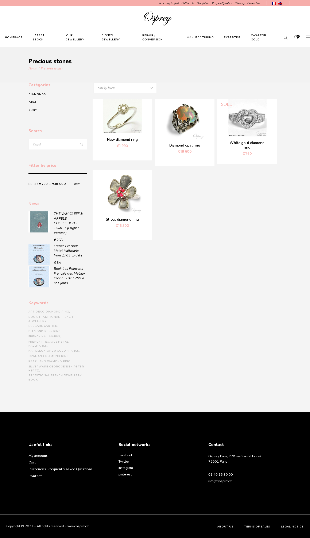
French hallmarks (44, 336)
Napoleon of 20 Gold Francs (53, 350)
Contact (35, 476)
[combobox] (125, 88)
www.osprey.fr (78, 526)
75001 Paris (217, 461)
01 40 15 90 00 (220, 474)
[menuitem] (274, 3)
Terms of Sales (257, 526)
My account (37, 455)
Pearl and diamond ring (49, 361)
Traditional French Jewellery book (55, 377)
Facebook (126, 455)
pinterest (125, 474)
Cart (32, 462)
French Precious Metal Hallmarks (48, 343)
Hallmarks (187, 3)
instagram (126, 468)
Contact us (253, 3)
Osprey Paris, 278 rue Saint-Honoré (234, 456)
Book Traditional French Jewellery (50, 318)
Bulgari (35, 325)
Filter (77, 184)
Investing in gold (169, 3)
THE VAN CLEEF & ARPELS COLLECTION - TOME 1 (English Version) (68, 223)
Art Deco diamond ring (48, 311)
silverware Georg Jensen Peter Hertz (56, 368)
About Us (225, 526)
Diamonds (37, 94)
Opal (32, 102)
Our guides (203, 3)
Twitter (124, 461)
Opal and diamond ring (48, 356)
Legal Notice (292, 526)
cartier (50, 325)
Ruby (32, 110)
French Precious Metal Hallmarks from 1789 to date (68, 251)
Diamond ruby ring (44, 331)
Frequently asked (222, 3)
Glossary (240, 3)
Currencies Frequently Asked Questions (60, 469)
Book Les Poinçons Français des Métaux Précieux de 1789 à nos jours (69, 275)
